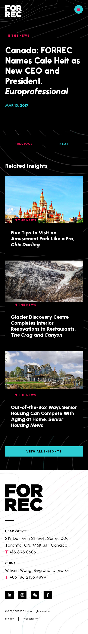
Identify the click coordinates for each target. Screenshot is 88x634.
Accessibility (30, 618)
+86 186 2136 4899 (27, 577)
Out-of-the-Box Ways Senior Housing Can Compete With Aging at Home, (44, 416)
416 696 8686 (22, 552)
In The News (18, 35)
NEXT (64, 144)
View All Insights (44, 451)
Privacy (9, 618)
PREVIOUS (24, 144)
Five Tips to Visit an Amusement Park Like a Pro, (43, 238)
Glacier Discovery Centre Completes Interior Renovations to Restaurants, (43, 326)
